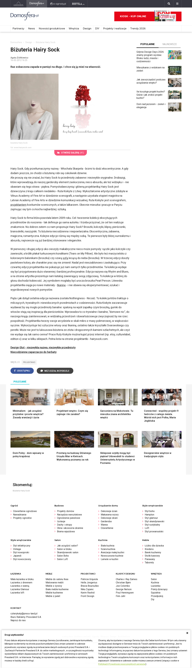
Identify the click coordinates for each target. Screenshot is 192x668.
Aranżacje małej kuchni (112, 552)
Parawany (150, 559)
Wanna (104, 524)
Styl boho (150, 511)
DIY (97, 28)
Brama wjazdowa (66, 531)
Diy (152, 599)
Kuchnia (155, 582)
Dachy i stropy (64, 524)
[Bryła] (78, 4)
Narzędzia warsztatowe (69, 514)
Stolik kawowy (152, 555)
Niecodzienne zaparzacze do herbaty (33, 352)
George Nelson (124, 589)
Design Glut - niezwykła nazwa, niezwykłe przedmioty (43, 347)
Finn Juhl (120, 596)
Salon (154, 579)
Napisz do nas (18, 620)
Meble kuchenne (54, 592)
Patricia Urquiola (89, 579)
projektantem (18, 204)
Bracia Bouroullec (90, 585)
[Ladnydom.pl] (18, 4)
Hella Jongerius (89, 582)
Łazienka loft (17, 592)
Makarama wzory (110, 514)
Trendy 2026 (138, 28)
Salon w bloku (64, 549)
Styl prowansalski (154, 531)
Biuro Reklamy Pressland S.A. (25, 617)
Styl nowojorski (21, 552)
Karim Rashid (87, 592)
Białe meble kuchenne (57, 589)
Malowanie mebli (54, 582)
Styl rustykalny (152, 524)
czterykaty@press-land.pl (23, 613)
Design (29, 42)
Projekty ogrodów (22, 518)
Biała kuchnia (107, 545)
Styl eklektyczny (21, 545)
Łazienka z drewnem (21, 582)
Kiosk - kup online (133, 16)
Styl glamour (151, 518)
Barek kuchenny (153, 552)
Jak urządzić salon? (67, 545)
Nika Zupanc (87, 589)
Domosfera (16, 42)
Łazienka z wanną (19, 585)
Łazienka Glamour (19, 589)
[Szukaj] (169, 4)
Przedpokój (157, 596)
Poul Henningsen (125, 592)
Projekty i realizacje (114, 28)
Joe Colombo (123, 585)
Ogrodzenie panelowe (68, 518)
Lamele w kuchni (109, 559)
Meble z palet (53, 596)
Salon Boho (63, 555)
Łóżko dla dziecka (154, 545)
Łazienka (155, 585)
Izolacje (61, 521)
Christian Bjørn (123, 582)
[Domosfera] (37, 4)
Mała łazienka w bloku (22, 579)
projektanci (29, 362)
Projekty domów (65, 511)
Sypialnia (155, 592)
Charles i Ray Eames (126, 579)
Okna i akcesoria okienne (70, 528)
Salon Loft (62, 559)
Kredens (149, 549)
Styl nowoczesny (22, 559)
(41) (72, 152)
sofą (65, 258)
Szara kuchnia (108, 549)
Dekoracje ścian (109, 511)
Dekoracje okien (109, 518)
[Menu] (177, 4)
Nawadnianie (19, 514)
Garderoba (106, 521)
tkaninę (61, 285)
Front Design (87, 596)
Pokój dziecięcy (159, 589)
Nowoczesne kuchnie (112, 555)
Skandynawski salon (67, 552)
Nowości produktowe (52, 28)
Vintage (17, 549)
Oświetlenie (107, 528)
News (31, 28)
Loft (147, 528)
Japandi (17, 555)
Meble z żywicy (54, 585)
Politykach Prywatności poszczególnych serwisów (122, 664)
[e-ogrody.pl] (58, 4)
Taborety (149, 562)
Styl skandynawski (154, 521)
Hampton (149, 514)
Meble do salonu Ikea (57, 579)
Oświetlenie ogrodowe (25, 511)
